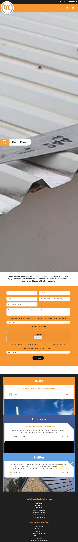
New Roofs (39, 508)
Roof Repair (39, 503)
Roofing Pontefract (39, 512)
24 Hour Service (39, 536)
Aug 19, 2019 (65, 436)
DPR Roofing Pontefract (20, 436)
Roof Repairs (39, 526)
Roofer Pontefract (39, 515)
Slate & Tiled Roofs (39, 510)
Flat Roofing (39, 505)
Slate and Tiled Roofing (39, 533)
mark (15, 394)
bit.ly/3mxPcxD (62, 468)
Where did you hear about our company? (38, 348)
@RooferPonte (18, 472)
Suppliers (39, 538)
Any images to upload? (38, 326)
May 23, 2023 (65, 472)
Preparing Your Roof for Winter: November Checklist (39, 388)
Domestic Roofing (39, 517)
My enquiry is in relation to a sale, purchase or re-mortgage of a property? (38, 318)
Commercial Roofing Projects (39, 540)
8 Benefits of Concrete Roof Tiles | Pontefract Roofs (39, 426)
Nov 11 (67, 394)
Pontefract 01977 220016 (68, 2)
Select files (38, 338)
